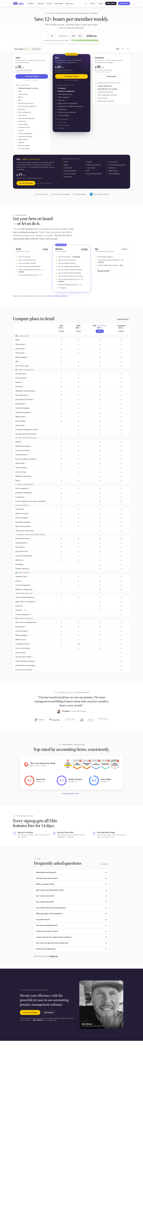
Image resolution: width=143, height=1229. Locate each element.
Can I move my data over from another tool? (52, 943)
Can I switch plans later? (45, 902)
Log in (101, 3)
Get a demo (48, 1012)
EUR (122, 49)
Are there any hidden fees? (46, 949)
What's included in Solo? (45, 884)
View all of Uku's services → (58, 296)
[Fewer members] (48, 36)
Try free (61, 331)
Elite (79, 36)
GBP (127, 49)
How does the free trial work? (47, 878)
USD (117, 49)
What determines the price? (46, 872)
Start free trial (124, 3)
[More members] (55, 36)
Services (41, 3)
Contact (121, 331)
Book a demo (111, 3)
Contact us (53, 956)
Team (73, 36)
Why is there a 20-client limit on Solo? (50, 890)
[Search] (86, 3)
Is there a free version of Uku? (47, 931)
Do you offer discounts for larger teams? (51, 908)
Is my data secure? (43, 919)
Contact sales (111, 76)
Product (30, 3)
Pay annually (22, 49)
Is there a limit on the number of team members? (54, 937)
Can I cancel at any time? (45, 896)
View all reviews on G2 (70, 794)
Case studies (58, 3)
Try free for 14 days (32, 76)
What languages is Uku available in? (49, 914)
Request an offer (103, 271)
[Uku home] (18, 3)
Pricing (49, 3)
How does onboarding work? (46, 925)
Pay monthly (36, 49)
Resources (69, 3)
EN (93, 3)
